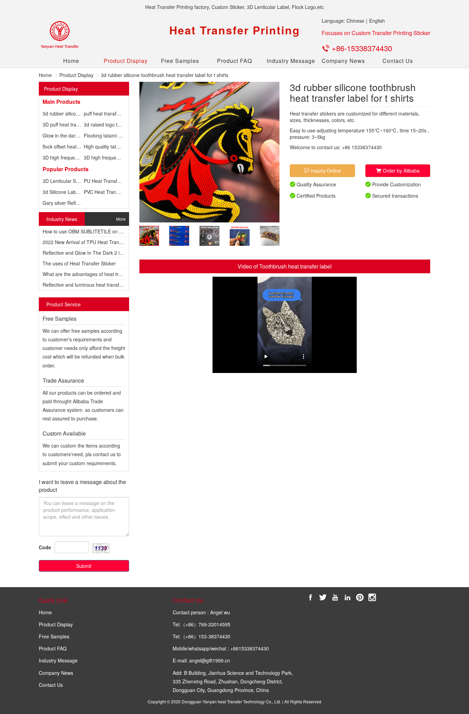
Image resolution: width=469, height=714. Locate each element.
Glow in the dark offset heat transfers (83, 135)
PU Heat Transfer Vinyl (108, 180)
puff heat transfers (103, 113)
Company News (343, 61)
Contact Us (397, 61)
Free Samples (180, 61)
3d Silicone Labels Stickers (72, 191)
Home (71, 61)
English (377, 20)
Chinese (355, 20)
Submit (83, 565)
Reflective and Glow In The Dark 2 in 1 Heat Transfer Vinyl (106, 252)
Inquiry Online (325, 170)
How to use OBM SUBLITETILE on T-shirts (89, 231)
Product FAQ (234, 61)
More (121, 219)
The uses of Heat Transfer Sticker (79, 263)
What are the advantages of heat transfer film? (93, 274)
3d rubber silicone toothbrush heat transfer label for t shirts (164, 75)
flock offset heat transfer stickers (78, 146)
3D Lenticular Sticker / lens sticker (79, 180)
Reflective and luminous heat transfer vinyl (89, 284)
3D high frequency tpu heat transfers (82, 157)
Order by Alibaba (400, 170)
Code (45, 547)
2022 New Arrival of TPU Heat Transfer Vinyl (91, 242)
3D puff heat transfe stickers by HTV (82, 124)
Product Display (126, 61)
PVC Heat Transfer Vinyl (110, 191)
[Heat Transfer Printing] (59, 35)
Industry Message (289, 61)
